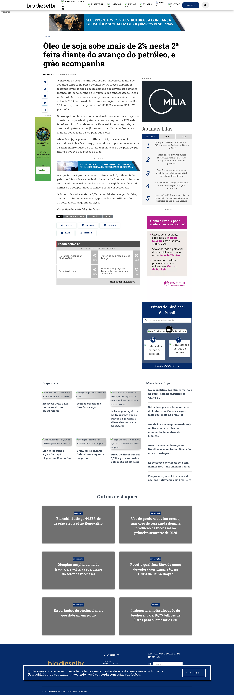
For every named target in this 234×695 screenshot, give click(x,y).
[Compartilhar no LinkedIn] (45, 102)
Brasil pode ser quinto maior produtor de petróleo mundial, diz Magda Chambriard (171, 173)
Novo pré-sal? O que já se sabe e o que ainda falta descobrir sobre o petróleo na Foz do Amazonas (172, 198)
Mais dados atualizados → (124, 281)
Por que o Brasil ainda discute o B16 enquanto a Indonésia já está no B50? (172, 145)
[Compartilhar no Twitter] (45, 89)
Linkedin (111, 225)
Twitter (68, 225)
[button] (114, 5)
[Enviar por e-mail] (45, 82)
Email (67, 233)
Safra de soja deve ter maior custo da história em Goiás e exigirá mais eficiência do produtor (171, 159)
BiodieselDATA (69, 244)
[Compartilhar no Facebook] (45, 95)
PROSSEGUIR (194, 673)
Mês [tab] (184, 136)
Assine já (190, 5)
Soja (107, 216)
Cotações (94, 216)
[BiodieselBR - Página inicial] (41, 5)
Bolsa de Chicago (75, 216)
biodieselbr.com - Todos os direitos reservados (70, 691)
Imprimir (87, 233)
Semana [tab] (150, 136)
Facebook (89, 225)
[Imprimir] (45, 109)
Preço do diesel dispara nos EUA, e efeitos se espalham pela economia (171, 185)
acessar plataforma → (167, 365)
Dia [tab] (167, 136)
